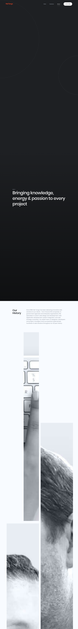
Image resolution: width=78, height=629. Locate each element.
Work (45, 4)
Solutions (51, 4)
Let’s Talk (68, 4)
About (58, 4)
